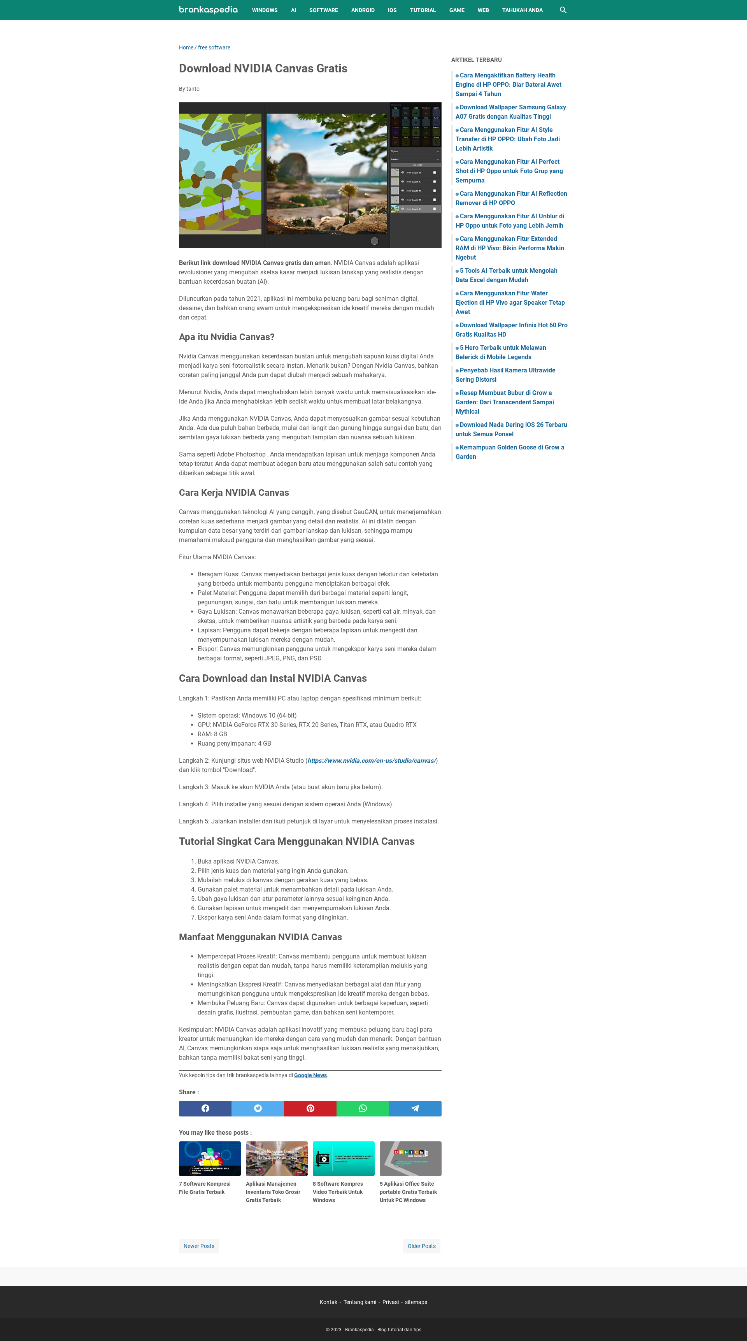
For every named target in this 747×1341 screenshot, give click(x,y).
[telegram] (415, 1108)
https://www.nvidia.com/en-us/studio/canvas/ (371, 760)
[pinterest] (310, 1108)
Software (323, 10)
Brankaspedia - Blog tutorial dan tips (383, 1329)
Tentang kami (360, 1302)
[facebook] (205, 1108)
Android (363, 10)
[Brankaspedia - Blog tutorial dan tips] (208, 10)
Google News (310, 1075)
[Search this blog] (563, 10)
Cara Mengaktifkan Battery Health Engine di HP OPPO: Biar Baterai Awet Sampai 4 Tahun (508, 85)
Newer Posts (199, 1246)
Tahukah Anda (522, 10)
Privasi (390, 1302)
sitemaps (416, 1302)
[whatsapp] (363, 1108)
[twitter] (257, 1108)
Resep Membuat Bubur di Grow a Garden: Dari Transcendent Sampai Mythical (505, 402)
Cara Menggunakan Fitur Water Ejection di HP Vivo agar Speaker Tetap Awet (510, 303)
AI (293, 10)
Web (483, 10)
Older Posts (422, 1246)
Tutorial (423, 10)
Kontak (328, 1302)
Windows (265, 10)
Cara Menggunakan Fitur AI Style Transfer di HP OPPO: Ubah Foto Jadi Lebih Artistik (508, 139)
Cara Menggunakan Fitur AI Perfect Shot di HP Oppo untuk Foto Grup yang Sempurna (509, 171)
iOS (392, 10)
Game (457, 10)
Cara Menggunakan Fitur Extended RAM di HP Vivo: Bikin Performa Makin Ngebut (510, 248)
